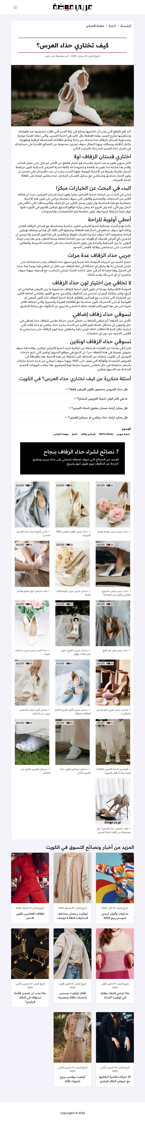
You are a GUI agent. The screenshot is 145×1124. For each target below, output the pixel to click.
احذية (112, 25)
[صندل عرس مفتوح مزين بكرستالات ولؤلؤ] (72, 623)
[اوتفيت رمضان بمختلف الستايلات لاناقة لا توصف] (72, 882)
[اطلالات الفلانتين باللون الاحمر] (30, 882)
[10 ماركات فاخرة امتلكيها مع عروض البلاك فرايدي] (115, 1041)
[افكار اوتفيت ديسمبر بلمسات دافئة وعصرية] (72, 957)
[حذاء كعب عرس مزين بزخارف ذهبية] (32, 623)
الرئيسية (125, 25)
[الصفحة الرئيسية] (72, 7)
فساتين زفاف (88, 434)
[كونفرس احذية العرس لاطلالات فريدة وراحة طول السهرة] (113, 742)
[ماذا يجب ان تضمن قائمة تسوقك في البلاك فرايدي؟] (30, 957)
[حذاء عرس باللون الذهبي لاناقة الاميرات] (72, 504)
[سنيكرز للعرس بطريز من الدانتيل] (32, 742)
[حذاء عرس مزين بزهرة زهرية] (113, 504)
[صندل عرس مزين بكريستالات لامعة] (72, 564)
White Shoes (106, 434)
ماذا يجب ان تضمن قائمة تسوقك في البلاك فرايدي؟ (30, 997)
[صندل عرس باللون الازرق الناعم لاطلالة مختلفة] (72, 683)
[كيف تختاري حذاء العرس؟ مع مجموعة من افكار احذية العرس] (113, 801)
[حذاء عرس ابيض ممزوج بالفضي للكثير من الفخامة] (113, 564)
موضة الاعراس (95, 25)
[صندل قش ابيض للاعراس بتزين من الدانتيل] (32, 683)
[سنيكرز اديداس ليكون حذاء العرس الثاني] (72, 742)
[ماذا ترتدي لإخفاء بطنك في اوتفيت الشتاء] (115, 957)
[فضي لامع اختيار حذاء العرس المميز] (32, 504)
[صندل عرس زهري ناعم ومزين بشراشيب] (113, 683)
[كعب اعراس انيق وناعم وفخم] (32, 564)
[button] (15, 7)
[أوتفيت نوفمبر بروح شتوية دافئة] (72, 1041)
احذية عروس (123, 434)
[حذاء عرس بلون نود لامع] (113, 623)
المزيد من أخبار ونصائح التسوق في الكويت (90, 847)
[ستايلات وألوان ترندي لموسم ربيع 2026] (115, 882)
